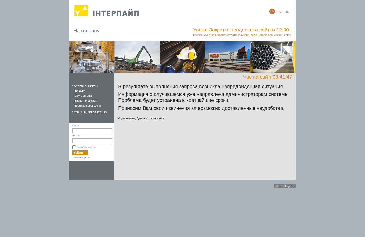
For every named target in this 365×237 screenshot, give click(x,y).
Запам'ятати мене (86, 147)
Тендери (80, 90)
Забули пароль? (82, 157)
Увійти (78, 152)
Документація (83, 95)
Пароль (76, 135)
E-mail (75, 125)
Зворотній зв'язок (86, 100)
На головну (86, 30)
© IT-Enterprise (285, 186)
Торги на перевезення (88, 105)
